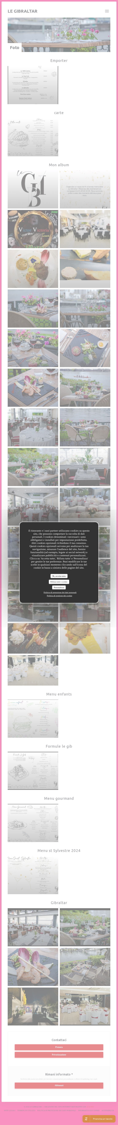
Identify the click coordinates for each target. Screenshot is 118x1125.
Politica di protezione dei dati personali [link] (60, 592)
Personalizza (59, 587)
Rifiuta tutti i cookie (58, 582)
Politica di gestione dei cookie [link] (59, 596)
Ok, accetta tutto (59, 576)
